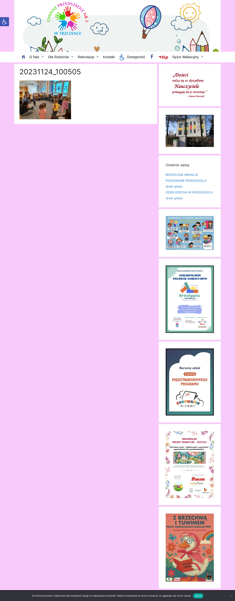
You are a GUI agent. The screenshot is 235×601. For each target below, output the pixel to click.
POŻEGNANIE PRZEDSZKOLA (186, 180)
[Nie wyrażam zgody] (230, 596)
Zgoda (198, 595)
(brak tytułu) (174, 186)
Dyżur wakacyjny (185, 57)
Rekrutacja (86, 57)
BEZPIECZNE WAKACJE (182, 175)
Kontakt (109, 57)
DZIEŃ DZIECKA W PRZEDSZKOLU (189, 192)
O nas (34, 57)
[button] (4, 21)
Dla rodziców (58, 57)
